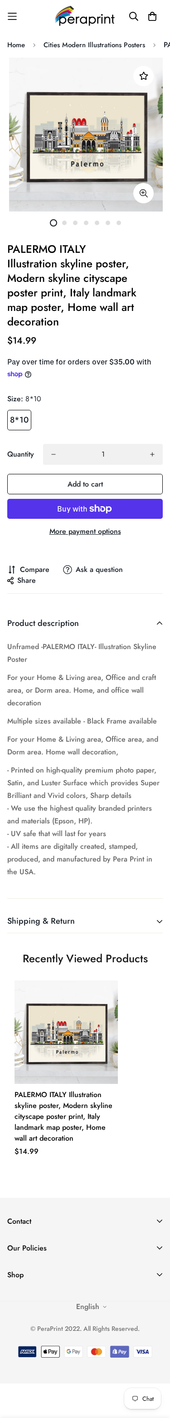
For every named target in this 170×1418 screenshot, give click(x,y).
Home (16, 45)
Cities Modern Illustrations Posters (94, 45)
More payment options (85, 531)
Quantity (20, 454)
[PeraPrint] (85, 16)
